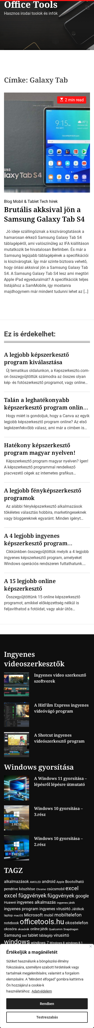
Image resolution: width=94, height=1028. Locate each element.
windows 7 (40, 942)
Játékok (77, 909)
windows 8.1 (74, 943)
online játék (39, 929)
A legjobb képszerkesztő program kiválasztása (36, 358)
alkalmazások (16, 881)
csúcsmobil (55, 889)
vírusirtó (61, 935)
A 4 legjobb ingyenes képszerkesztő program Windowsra (35, 543)
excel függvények (25, 895)
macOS (18, 915)
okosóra (10, 929)
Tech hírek (49, 201)
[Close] (90, 946)
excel (71, 888)
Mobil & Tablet (26, 201)
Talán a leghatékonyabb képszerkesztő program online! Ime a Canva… (46, 407)
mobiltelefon (67, 915)
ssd (24, 935)
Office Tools (31, 4)
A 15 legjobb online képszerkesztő (30, 584)
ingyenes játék (66, 902)
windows (17, 941)
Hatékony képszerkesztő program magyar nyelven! (39, 448)
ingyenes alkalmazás (36, 902)
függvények (60, 895)
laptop (8, 915)
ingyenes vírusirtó (54, 908)
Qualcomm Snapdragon (63, 929)
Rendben (47, 1004)
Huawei (10, 902)
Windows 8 (57, 943)
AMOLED (35, 882)
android (48, 881)
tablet (33, 935)
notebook (11, 923)
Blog (8, 201)
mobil (48, 915)
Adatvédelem (42, 991)
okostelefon (76, 922)
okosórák (23, 929)
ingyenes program (21, 908)
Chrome (41, 889)
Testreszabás (47, 1017)
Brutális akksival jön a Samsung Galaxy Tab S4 (44, 214)
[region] (47, 986)
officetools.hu (42, 921)
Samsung (12, 935)
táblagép (46, 935)
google (82, 895)
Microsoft (33, 915)
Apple (60, 882)
